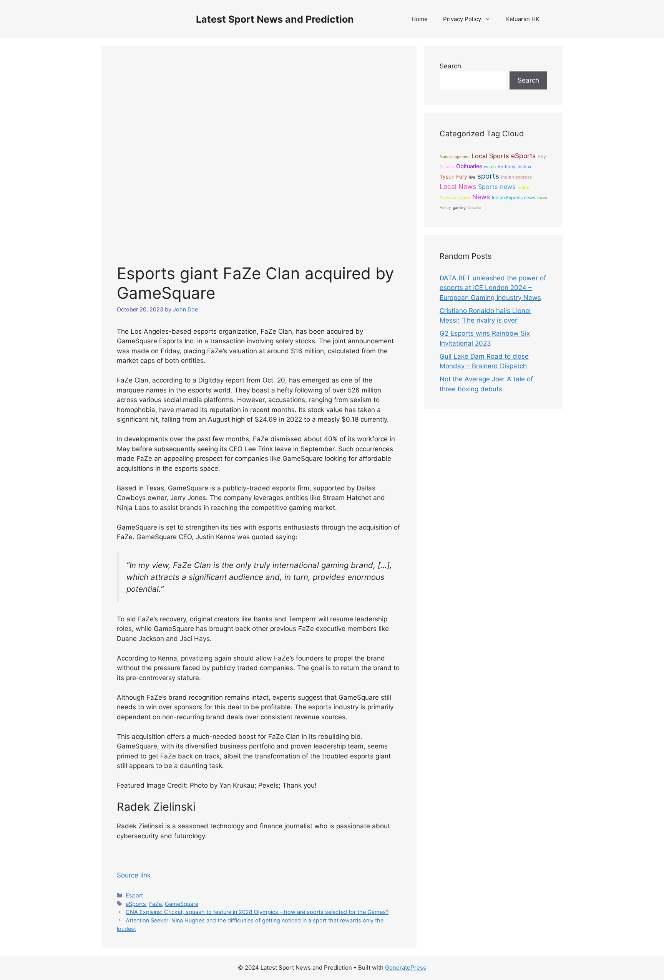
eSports (136, 904)
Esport (134, 895)
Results (447, 166)
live (472, 177)
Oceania (474, 207)
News (481, 197)
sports (488, 176)
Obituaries (469, 166)
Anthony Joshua (514, 166)
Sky (542, 156)
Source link (134, 875)
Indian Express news (513, 197)
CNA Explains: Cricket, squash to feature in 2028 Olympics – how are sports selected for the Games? (257, 912)
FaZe (155, 904)
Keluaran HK (523, 19)
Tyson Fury (453, 177)
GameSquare (181, 904)
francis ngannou (455, 156)
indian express (516, 177)
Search (450, 66)
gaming (459, 207)
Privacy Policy (462, 19)
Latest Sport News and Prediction (275, 19)
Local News (458, 186)
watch (490, 166)
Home (420, 19)
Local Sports (490, 156)
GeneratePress (405, 967)
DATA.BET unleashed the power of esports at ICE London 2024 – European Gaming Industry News (493, 287)
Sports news (497, 186)
